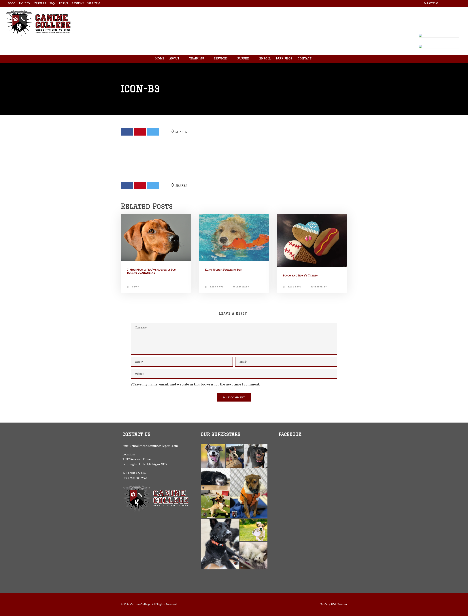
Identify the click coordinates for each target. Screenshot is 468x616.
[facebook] (446, 3)
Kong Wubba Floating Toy (223, 269)
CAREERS (40, 3)
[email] (280, 462)
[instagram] (459, 3)
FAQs (52, 3)
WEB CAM (93, 3)
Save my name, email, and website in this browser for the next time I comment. (197, 384)
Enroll (265, 58)
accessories (241, 287)
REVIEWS (78, 3)
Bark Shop (284, 58)
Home (159, 58)
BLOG (11, 3)
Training (196, 58)
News (135, 287)
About (174, 58)
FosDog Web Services (333, 604)
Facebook (290, 434)
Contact (305, 58)
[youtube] (452, 3)
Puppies (243, 58)
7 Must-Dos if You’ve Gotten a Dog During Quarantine (151, 271)
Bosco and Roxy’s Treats (300, 275)
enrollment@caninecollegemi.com (155, 446)
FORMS (63, 3)
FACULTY (24, 3)
